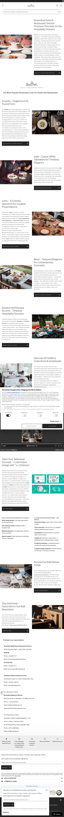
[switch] (24, 415)
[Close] (47, 790)
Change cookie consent (51, 805)
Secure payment (45, 741)
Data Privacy (18, 776)
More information (8, 508)
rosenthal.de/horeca (40, 387)
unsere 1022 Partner (13, 392)
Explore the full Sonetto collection (13, 143)
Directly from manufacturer (6, 742)
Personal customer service (32, 743)
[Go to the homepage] (31, 5)
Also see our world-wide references (45, 73)
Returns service (58, 741)
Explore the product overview (43, 188)
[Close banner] (63, 1)
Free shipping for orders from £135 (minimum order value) (19, 744)
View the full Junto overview (11, 246)
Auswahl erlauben (32, 426)
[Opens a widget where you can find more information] (57, 814)
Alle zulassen (52, 426)
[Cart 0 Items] (61, 5)
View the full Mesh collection (43, 295)
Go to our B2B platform (41, 590)
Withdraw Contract (32, 786)
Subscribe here (7, 630)
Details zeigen (54, 421)
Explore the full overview (10, 345)
